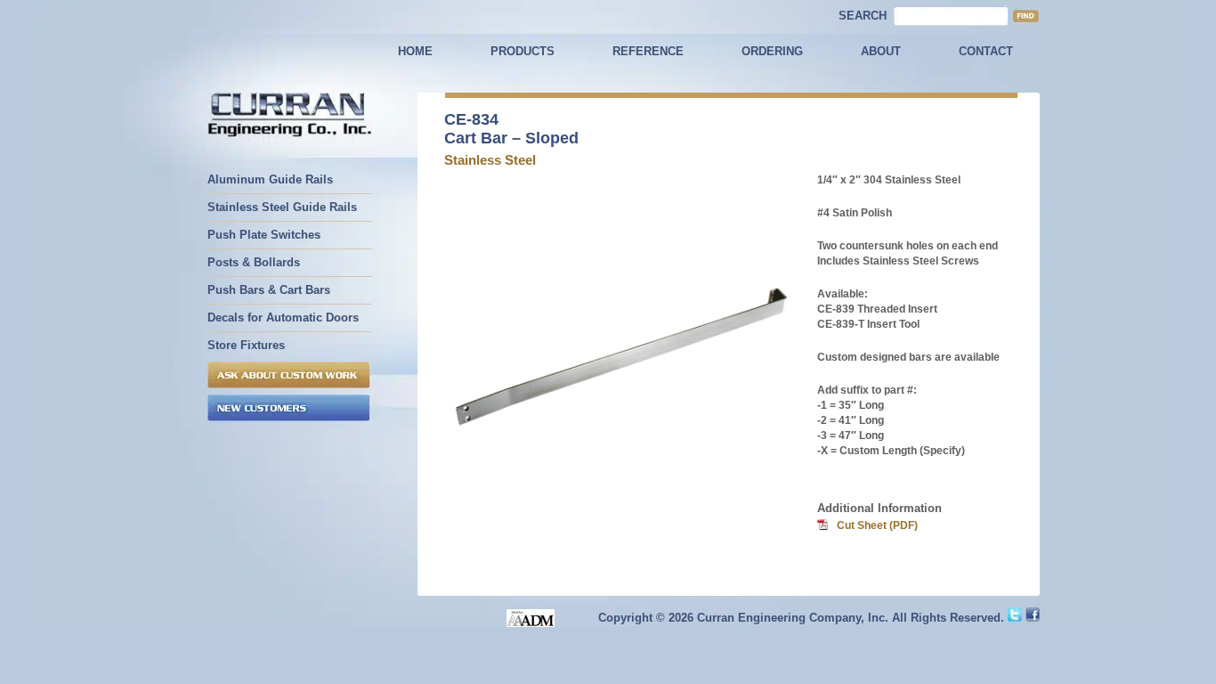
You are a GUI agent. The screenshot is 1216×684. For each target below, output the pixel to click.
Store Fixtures (246, 345)
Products (522, 51)
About (881, 51)
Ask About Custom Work (288, 375)
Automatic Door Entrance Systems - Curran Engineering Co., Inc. (289, 117)
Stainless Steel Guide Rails (282, 207)
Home (415, 51)
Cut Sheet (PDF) (877, 525)
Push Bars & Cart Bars (268, 290)
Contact (986, 51)
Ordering (772, 51)
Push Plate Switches (263, 234)
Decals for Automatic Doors (283, 317)
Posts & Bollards (253, 262)
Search (863, 15)
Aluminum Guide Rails (270, 179)
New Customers (288, 408)
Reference (648, 51)
